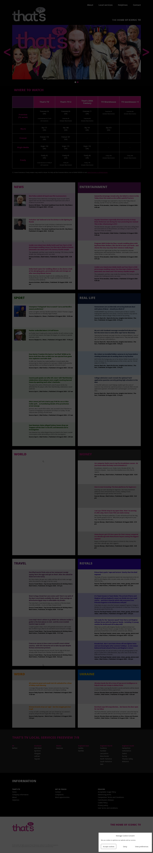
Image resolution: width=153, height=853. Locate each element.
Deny (125, 846)
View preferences (141, 846)
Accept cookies (108, 846)
